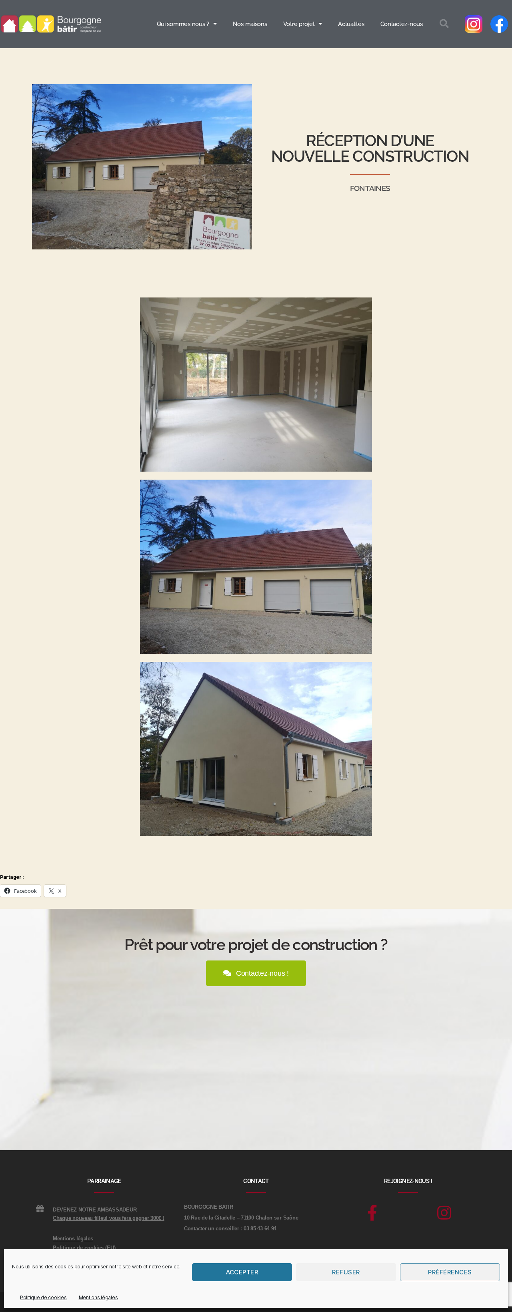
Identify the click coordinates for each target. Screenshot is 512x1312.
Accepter (242, 1272)
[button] (444, 24)
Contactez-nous (401, 24)
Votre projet (299, 24)
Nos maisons (250, 24)
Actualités (351, 24)
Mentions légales (98, 1297)
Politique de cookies (43, 1297)
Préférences (450, 1272)
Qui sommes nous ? (183, 24)
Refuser (346, 1272)
